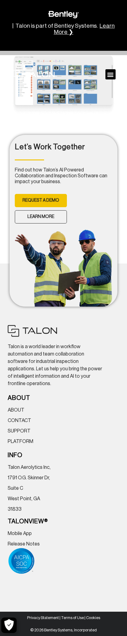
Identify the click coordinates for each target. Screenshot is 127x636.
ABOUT (16, 410)
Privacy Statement (43, 618)
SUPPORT (19, 431)
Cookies (93, 618)
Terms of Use (72, 618)
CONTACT (19, 420)
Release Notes (24, 543)
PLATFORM (20, 441)
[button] (110, 74)
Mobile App (20, 533)
